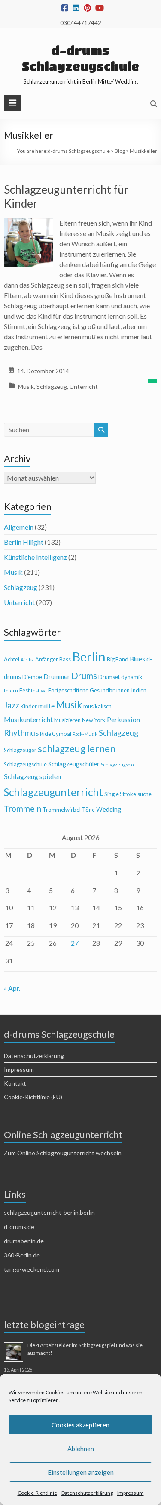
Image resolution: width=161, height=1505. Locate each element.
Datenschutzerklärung (87, 1492)
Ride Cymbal (55, 733)
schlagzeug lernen (76, 748)
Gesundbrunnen (110, 690)
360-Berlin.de (22, 1255)
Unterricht (84, 386)
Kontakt (15, 1083)
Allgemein (18, 527)
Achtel (11, 659)
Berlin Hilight (23, 542)
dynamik (132, 676)
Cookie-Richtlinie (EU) (33, 1097)
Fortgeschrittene (68, 690)
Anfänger (46, 659)
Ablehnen (80, 1448)
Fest (24, 690)
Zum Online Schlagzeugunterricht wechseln (63, 1153)
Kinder (29, 706)
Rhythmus (21, 733)
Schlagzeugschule (25, 764)
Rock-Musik (85, 734)
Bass (65, 659)
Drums (84, 675)
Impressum (130, 1492)
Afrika (27, 659)
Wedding (108, 809)
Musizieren (67, 720)
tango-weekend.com (31, 1269)
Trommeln (22, 808)
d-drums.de (19, 1226)
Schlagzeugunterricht (53, 792)
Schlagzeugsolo (117, 764)
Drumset (109, 676)
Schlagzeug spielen (32, 776)
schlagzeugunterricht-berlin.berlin (49, 1212)
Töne (88, 809)
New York (94, 720)
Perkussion (123, 719)
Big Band (117, 659)
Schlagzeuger (20, 750)
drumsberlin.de (24, 1240)
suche (144, 794)
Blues (137, 659)
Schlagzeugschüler (74, 764)
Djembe (32, 676)
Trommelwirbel (62, 809)
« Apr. (12, 988)
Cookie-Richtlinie (37, 1492)
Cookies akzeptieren (80, 1425)
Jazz (11, 705)
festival (39, 690)
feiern (11, 690)
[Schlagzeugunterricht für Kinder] (28, 224)
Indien (138, 690)
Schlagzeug (51, 386)
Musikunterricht (28, 719)
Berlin (89, 656)
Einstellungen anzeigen (81, 1472)
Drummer (56, 676)
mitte (46, 705)
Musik (26, 386)
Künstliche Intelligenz (35, 557)
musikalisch (97, 706)
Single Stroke (120, 794)
